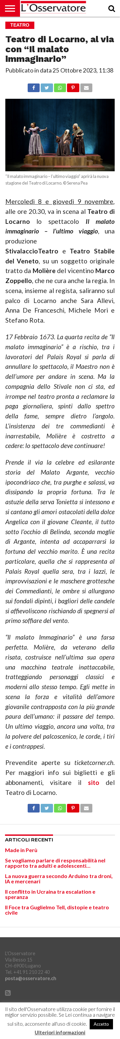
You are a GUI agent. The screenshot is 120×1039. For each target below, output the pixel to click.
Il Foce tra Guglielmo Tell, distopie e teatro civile (57, 910)
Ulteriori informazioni (60, 1032)
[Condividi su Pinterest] (73, 86)
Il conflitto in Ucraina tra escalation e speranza (50, 894)
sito (93, 782)
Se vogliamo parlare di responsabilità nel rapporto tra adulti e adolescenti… (55, 863)
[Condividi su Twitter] (47, 86)
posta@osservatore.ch (30, 978)
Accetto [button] (101, 1024)
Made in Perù (21, 850)
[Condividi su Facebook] (34, 86)
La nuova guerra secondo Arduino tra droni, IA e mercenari (59, 878)
